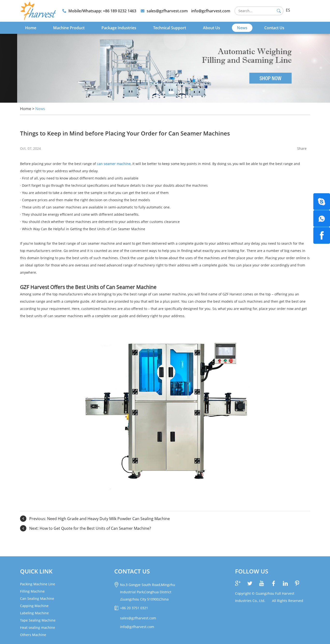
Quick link (36, 571)
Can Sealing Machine (37, 598)
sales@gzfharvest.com (167, 11)
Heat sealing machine (37, 627)
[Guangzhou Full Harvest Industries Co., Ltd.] (38, 11)
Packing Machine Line (37, 584)
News (242, 27)
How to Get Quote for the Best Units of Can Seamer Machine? (95, 528)
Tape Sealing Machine (38, 620)
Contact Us (274, 27)
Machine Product (69, 27)
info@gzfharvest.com (210, 11)
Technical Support (169, 27)
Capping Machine (34, 605)
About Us (211, 27)
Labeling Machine (34, 613)
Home (30, 27)
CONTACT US (132, 571)
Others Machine (33, 634)
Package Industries (118, 27)
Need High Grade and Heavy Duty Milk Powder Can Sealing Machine (108, 518)
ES (288, 10)
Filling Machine (32, 591)
